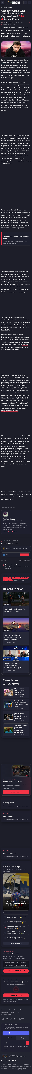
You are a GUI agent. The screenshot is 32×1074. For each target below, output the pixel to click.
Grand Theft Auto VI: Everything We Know (16, 237)
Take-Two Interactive (17, 347)
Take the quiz (15, 792)
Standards (9, 1010)
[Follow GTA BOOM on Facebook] (15, 1019)
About (3, 1010)
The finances (5, 436)
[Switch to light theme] (29, 2)
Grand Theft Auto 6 (16, 90)
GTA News (9, 7)
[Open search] (25, 2)
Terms (17, 1012)
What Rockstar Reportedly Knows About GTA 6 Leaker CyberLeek (20, 715)
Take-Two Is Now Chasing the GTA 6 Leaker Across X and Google (21, 703)
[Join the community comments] (30, 22)
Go (27, 1042)
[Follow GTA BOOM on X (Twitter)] (3, 1019)
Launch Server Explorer (16, 971)
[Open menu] (2, 2)
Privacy (12, 1012)
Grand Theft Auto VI (20, 577)
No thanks (5, 1048)
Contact (16, 1010)
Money (23, 580)
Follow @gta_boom (16, 943)
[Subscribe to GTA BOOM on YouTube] (7, 1019)
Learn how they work (20, 965)
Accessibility (4, 1012)
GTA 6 (16, 580)
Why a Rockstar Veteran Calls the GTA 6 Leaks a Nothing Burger (19, 691)
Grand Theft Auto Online (9, 459)
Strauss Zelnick (6, 398)
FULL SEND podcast (8, 87)
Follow (22, 1010)
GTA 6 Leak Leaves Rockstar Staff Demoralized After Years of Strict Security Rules (20, 729)
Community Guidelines (7, 1014)
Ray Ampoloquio (9, 22)
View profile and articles (10, 531)
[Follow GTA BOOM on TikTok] (11, 1019)
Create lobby (17, 995)
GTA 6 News (7, 580)
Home (3, 7)
